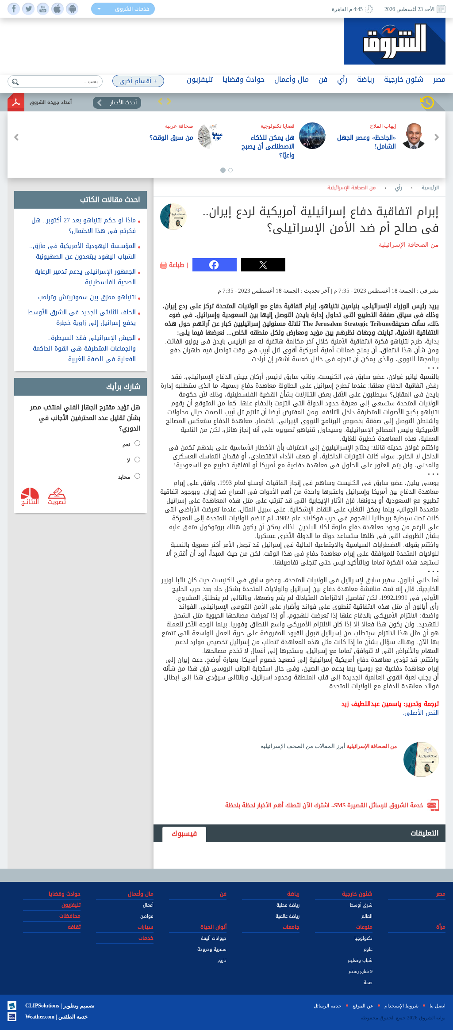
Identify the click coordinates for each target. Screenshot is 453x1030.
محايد (124, 477)
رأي (398, 187)
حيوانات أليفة (213, 938)
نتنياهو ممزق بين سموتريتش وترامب (87, 297)
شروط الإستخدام (401, 1005)
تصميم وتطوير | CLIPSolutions (59, 1006)
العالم (366, 916)
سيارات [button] (146, 927)
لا (128, 461)
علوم (368, 949)
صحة (368, 982)
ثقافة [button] (74, 927)
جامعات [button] (291, 927)
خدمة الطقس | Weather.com (56, 1017)
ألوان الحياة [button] (213, 927)
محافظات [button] (70, 916)
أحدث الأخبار (123, 102)
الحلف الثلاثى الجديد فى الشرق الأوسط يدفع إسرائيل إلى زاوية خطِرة (82, 317)
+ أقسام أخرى (138, 81)
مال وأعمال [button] (291, 79)
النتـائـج (30, 501)
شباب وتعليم (360, 960)
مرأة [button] (440, 927)
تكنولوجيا (363, 938)
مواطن (147, 916)
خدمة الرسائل (328, 1005)
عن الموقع (363, 1005)
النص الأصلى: (421, 713)
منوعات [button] (364, 927)
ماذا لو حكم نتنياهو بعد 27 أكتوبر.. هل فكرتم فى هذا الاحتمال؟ (83, 225)
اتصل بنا (437, 1005)
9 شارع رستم (360, 971)
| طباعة (178, 265)
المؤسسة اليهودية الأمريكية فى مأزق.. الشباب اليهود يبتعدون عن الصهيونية (82, 251)
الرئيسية (430, 187)
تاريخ (222, 960)
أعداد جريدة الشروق (51, 102)
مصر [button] (439, 79)
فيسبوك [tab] (184, 833)
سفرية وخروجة (211, 949)
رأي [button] (342, 79)
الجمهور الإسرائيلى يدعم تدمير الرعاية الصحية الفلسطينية (85, 277)
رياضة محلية (287, 905)
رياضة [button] (365, 79)
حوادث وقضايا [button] (244, 79)
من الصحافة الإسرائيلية (351, 187)
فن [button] (323, 79)
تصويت (57, 501)
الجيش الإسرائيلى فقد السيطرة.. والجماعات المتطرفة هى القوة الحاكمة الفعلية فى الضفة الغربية (84, 348)
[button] (160, 101)
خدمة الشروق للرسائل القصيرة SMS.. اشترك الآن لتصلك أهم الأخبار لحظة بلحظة (324, 805)
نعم (126, 444)
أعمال (148, 905)
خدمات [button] (146, 938)
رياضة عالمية (287, 916)
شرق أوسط (361, 905)
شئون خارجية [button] (403, 79)
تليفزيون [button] (200, 79)
